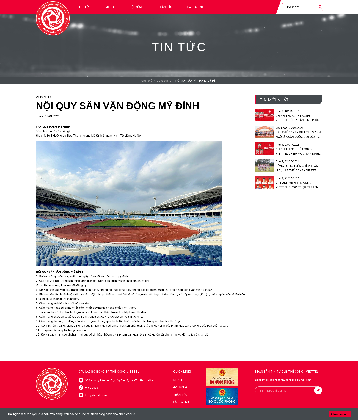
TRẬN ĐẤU (165, 7)
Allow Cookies (340, 414)
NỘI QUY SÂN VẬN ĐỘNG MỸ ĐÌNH (197, 80)
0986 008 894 (93, 387)
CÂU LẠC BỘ (195, 7)
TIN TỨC (84, 7)
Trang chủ (145, 80)
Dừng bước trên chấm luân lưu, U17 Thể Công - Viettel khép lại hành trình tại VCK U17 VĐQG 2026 (297, 168)
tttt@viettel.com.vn (97, 395)
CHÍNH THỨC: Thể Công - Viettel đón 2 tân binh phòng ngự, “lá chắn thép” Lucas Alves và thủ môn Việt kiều (299, 117)
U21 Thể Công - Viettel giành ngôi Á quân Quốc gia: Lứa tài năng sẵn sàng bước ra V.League (298, 134)
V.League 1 (164, 80)
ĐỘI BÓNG (136, 7)
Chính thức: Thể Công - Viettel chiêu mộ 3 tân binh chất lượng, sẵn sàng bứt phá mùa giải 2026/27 (297, 151)
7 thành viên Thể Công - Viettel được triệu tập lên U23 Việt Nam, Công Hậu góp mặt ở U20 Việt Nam (297, 185)
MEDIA (110, 7)
